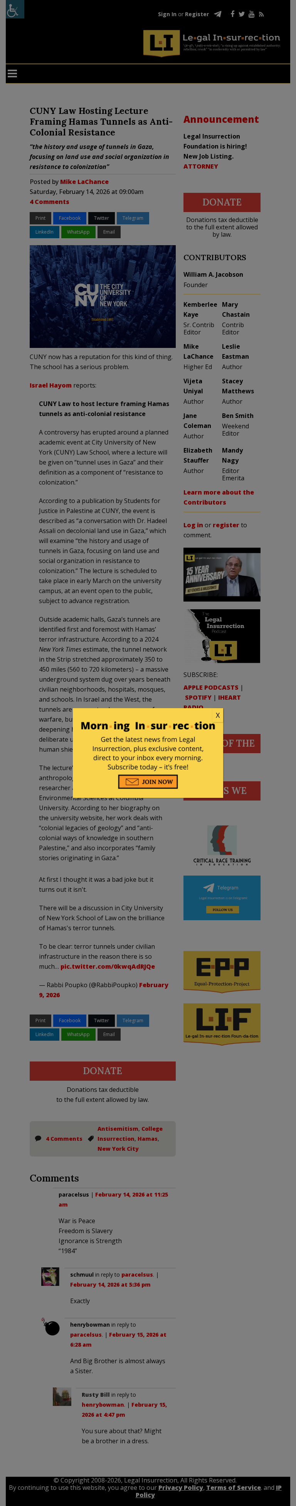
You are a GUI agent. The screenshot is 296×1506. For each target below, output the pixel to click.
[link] (148, 715)
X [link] (218, 715)
